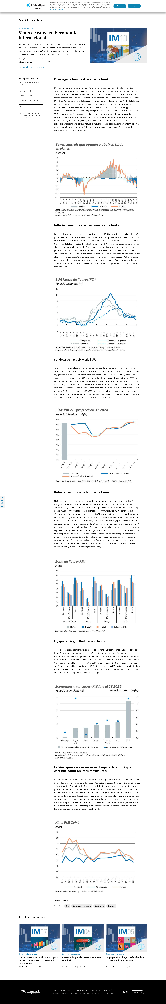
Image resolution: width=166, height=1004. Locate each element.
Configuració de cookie (56, 9)
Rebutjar (119, 6)
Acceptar (134, 6)
